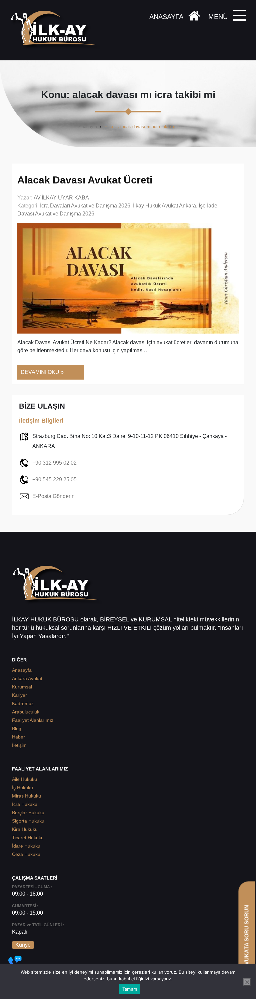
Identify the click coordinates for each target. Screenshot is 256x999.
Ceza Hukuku (26, 854)
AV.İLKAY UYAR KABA (61, 197)
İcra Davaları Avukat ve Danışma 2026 (85, 205)
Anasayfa (88, 126)
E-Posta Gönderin (53, 496)
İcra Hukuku (24, 804)
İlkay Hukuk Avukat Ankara (164, 205)
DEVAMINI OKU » (42, 372)
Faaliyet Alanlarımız (32, 720)
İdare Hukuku (26, 846)
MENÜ (218, 16)
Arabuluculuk (25, 711)
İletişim (19, 745)
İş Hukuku (22, 787)
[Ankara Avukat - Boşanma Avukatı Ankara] (56, 30)
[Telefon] (15, 962)
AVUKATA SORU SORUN (246, 936)
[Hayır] (247, 982)
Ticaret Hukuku (28, 837)
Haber (18, 736)
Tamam (129, 989)
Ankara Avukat (27, 678)
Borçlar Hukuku (28, 812)
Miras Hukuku (26, 796)
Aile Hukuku (24, 779)
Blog (16, 728)
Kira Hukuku (25, 829)
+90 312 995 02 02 (54, 463)
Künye (23, 945)
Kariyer (19, 695)
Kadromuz (23, 703)
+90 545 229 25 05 (54, 479)
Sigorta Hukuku (28, 821)
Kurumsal (22, 686)
